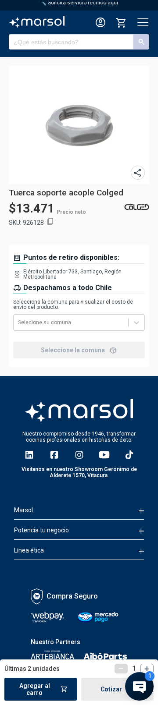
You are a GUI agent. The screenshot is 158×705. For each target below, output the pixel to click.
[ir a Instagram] (79, 454)
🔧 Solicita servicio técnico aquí (79, 2)
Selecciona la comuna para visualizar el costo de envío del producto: (73, 304)
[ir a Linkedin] (29, 454)
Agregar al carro (43, 689)
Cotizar (117, 689)
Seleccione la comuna (79, 350)
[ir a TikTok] (129, 454)
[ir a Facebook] (54, 454)
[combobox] (18, 322)
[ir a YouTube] (104, 454)
